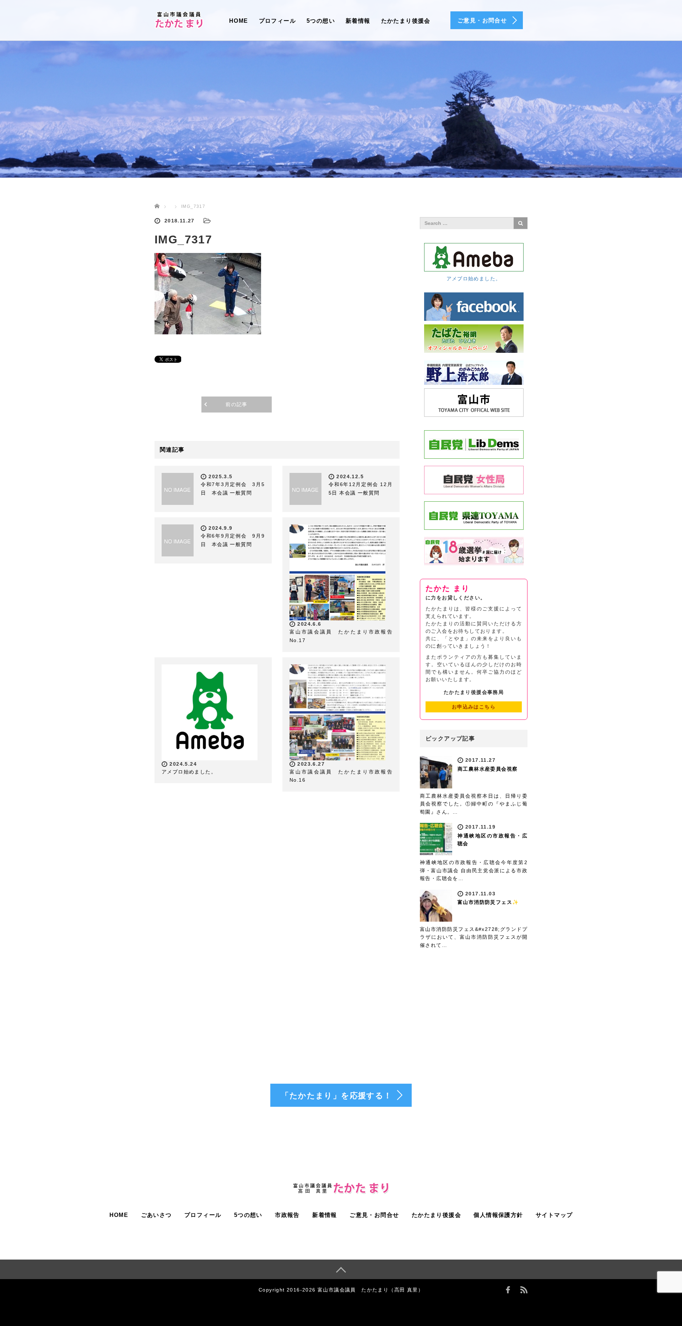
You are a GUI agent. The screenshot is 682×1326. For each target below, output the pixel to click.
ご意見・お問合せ (374, 1215)
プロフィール (277, 21)
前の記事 (237, 404)
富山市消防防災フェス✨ (488, 902)
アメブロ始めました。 (189, 772)
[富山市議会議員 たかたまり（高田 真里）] (179, 19)
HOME (238, 21)
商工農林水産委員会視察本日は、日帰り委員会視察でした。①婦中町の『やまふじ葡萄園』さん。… (473, 804)
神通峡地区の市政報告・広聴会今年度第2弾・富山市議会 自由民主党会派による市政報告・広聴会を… (473, 870)
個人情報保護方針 (498, 1215)
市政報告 (287, 1215)
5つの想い (321, 21)
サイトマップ (554, 1215)
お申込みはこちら (474, 707)
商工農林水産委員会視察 (488, 769)
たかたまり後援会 (406, 21)
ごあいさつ (156, 1215)
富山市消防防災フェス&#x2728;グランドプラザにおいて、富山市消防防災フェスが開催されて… (473, 937)
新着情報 (358, 21)
